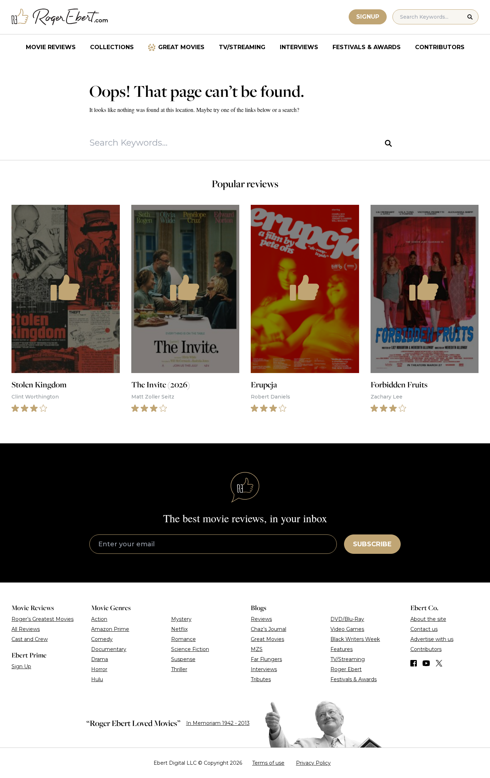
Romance (183, 639)
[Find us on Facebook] (413, 663)
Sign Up (21, 666)
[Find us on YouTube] (426, 663)
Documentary (108, 649)
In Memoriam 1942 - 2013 (218, 723)
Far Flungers (266, 659)
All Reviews (25, 629)
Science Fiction (190, 649)
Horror (99, 669)
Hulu (97, 679)
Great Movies (181, 47)
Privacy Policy (313, 763)
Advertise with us (431, 639)
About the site (428, 619)
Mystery (181, 619)
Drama (99, 659)
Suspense (183, 659)
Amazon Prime (110, 629)
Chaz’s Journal (268, 629)
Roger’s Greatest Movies (42, 619)
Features (341, 649)
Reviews (261, 619)
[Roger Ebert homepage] (59, 17)
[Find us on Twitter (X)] (439, 663)
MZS (257, 649)
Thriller (179, 669)
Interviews (299, 47)
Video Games (347, 629)
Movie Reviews (51, 47)
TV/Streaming (242, 47)
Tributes (261, 679)
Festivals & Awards (367, 47)
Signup (367, 16)
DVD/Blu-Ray (347, 619)
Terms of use (268, 763)
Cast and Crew (29, 639)
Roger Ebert (346, 669)
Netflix (179, 629)
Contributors (440, 47)
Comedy (102, 639)
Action (99, 619)
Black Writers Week (355, 639)
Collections (112, 47)
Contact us (424, 629)
